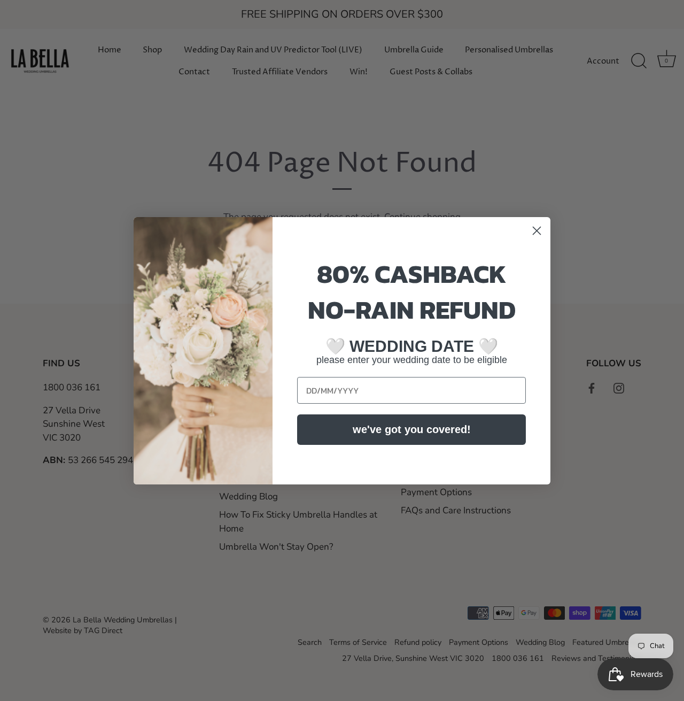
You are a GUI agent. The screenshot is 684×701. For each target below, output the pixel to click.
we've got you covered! (412, 429)
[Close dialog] (536, 230)
